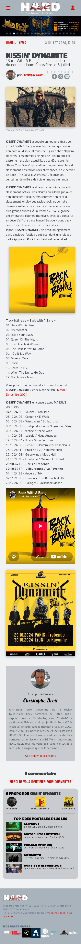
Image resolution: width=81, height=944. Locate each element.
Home (10, 42)
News (22, 42)
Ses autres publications (40, 755)
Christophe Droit (32, 75)
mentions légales (56, 913)
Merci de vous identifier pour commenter (40, 781)
